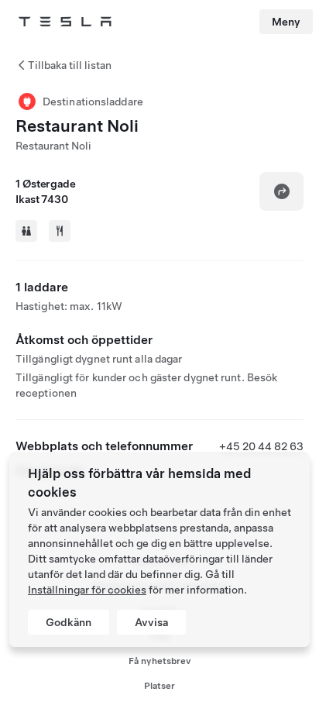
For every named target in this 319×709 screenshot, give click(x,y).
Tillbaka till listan (69, 65)
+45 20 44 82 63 (261, 446)
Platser (159, 685)
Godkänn (68, 622)
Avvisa (151, 622)
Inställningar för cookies (87, 589)
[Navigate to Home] (65, 21)
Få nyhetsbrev (160, 661)
